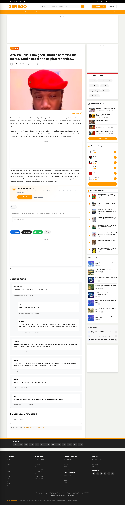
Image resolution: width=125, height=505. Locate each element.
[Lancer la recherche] (82, 6)
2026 (15, 444)
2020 (48, 444)
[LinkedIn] (108, 473)
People (8, 471)
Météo (114, 12)
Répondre (31, 295)
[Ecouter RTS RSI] (115, 173)
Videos (8, 483)
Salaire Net (37, 464)
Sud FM (65, 483)
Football (8, 476)
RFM (65, 478)
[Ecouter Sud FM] (115, 162)
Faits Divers (9, 481)
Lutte (8, 478)
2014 (80, 444)
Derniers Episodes (68, 459)
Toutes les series (103, 138)
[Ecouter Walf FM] (115, 168)
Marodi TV (66, 462)
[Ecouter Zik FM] (115, 157)
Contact (94, 462)
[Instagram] (105, 473)
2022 (37, 444)
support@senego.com (83, 494)
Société (19, 12)
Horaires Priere (39, 467)
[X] (97, 473)
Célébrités (56, 12)
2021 (42, 444)
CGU (93, 467)
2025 (20, 444)
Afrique (41, 12)
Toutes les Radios (68, 475)
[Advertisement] (62, 30)
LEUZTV (65, 467)
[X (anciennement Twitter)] (109, 1)
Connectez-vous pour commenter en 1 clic (34, 427)
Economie (9, 467)
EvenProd (66, 464)
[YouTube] (112, 1)
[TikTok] (116, 1)
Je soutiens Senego (24, 197)
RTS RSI (65, 485)
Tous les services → (40, 478)
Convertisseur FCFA (39, 459)
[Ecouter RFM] (115, 152)
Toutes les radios (102, 184)
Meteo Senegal (38, 462)
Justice (25, 12)
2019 (53, 444)
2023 (31, 444)
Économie (48, 12)
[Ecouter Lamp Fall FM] (115, 178)
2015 (75, 444)
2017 (64, 444)
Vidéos (74, 12)
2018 (58, 444)
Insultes (13, 207)
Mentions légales (60, 495)
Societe (8, 462)
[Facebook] (106, 1)
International (33, 12)
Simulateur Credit (39, 476)
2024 (26, 444)
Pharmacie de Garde (40, 469)
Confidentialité (70, 495)
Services (109, 12)
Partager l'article (38, 197)
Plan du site (53, 495)
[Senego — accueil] (18, 6)
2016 (69, 444)
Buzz (62, 12)
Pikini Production (68, 469)
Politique (12, 12)
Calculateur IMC (39, 471)
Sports (68, 12)
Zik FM (65, 480)
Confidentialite (95, 464)
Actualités (14, 48)
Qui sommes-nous (96, 459)
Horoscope (37, 474)
